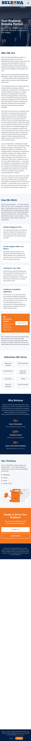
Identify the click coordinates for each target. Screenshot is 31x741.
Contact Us (15, 529)
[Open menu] (28, 3)
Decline (11, 738)
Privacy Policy (21, 734)
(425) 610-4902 (21, 323)
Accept (19, 738)
